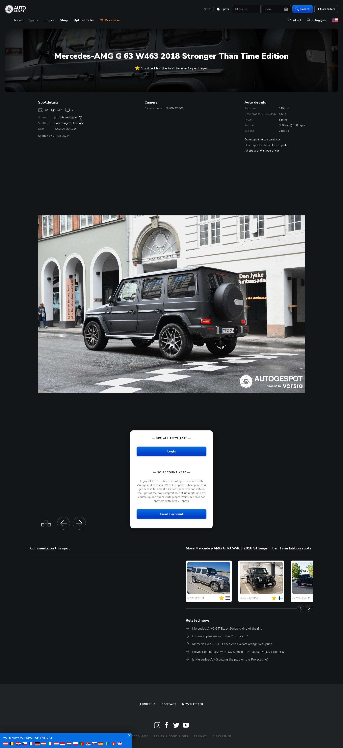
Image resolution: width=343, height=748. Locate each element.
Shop (64, 20)
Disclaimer (222, 736)
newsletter (192, 704)
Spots (225, 9)
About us (148, 704)
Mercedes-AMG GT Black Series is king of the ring (227, 628)
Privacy (200, 736)
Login (171, 451)
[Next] (309, 608)
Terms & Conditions (171, 736)
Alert (297, 20)
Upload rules (84, 20)
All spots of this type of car (262, 151)
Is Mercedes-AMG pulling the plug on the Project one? (230, 659)
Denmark (77, 123)
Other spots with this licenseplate (266, 145)
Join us (49, 20)
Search (305, 9)
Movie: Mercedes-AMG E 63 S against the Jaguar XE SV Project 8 (238, 652)
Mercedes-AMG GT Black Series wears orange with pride (232, 644)
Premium (112, 20)
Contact (169, 704)
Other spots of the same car (262, 139)
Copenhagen (62, 123)
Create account (171, 514)
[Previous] (301, 608)
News (207, 9)
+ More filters (326, 9)
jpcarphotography (65, 117)
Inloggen (319, 20)
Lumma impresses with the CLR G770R (220, 636)
